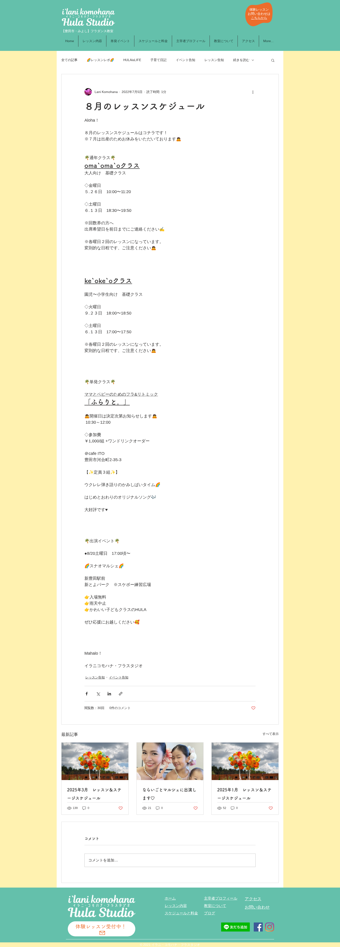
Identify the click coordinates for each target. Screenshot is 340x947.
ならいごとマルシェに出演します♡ (169, 794)
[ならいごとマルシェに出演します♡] (170, 761)
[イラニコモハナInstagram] (269, 927)
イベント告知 (185, 60)
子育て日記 (158, 60)
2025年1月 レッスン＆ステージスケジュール (244, 794)
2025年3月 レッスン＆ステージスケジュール (94, 794)
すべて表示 (271, 734)
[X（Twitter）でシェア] (98, 693)
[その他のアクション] (253, 92)
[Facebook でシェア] (86, 693)
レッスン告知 (214, 60)
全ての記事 (69, 60)
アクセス (253, 899)
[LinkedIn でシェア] (109, 693)
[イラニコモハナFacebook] (258, 927)
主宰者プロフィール (220, 898)
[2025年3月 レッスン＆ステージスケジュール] (95, 761)
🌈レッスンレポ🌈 (100, 60)
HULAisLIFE (132, 60)
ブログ (209, 913)
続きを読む (241, 60)
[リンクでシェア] (120, 693)
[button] (273, 60)
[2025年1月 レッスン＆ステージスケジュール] (245, 761)
